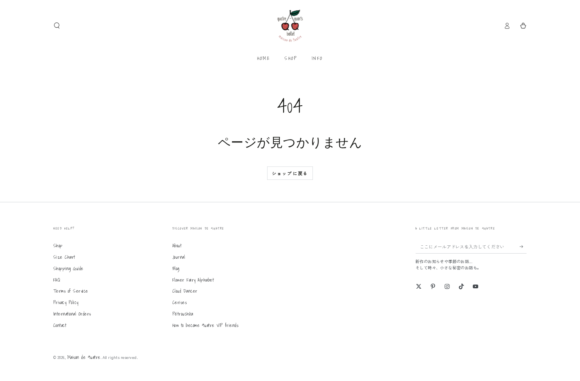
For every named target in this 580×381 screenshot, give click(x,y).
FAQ (56, 280)
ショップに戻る (290, 173)
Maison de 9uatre (84, 357)
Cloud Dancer (185, 291)
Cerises (179, 302)
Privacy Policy (66, 302)
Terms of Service (70, 291)
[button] (57, 25)
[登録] (523, 246)
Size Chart (64, 257)
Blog (176, 268)
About (176, 245)
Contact (59, 325)
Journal (178, 257)
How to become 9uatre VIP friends (205, 325)
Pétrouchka (182, 314)
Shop (58, 245)
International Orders (72, 314)
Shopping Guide (68, 268)
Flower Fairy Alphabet (193, 280)
